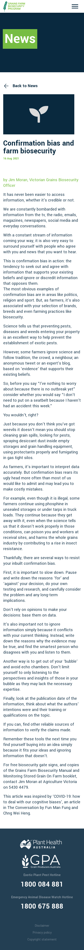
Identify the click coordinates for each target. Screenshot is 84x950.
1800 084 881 (42, 884)
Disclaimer (42, 925)
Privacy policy (42, 932)
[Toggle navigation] (75, 6)
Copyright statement (42, 939)
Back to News (25, 86)
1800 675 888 (42, 906)
